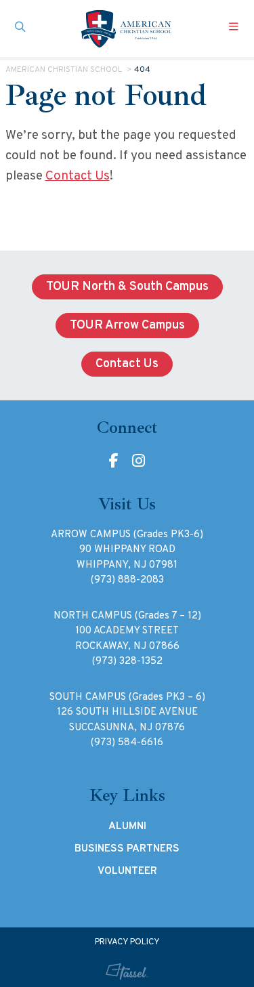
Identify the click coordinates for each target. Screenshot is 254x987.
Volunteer (127, 871)
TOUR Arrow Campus (127, 325)
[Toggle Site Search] (20, 28)
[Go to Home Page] (127, 28)
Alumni (127, 826)
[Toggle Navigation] (233, 28)
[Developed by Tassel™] (127, 971)
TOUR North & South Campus (127, 287)
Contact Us (77, 176)
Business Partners (127, 849)
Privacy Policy (127, 942)
